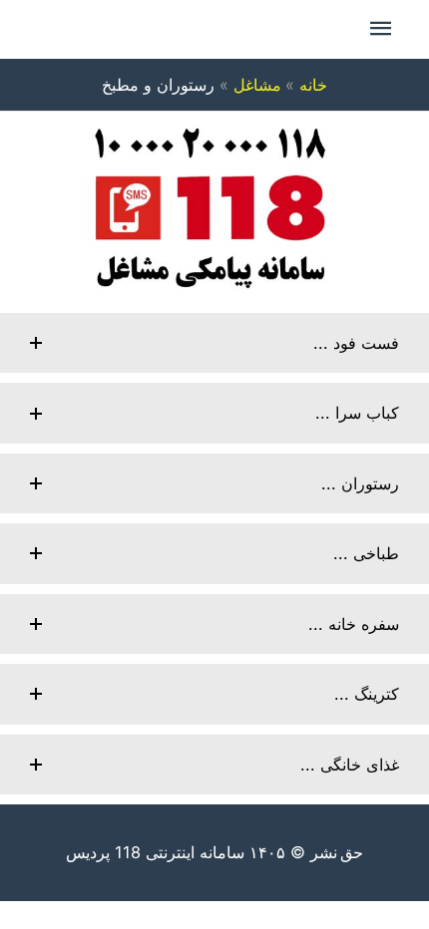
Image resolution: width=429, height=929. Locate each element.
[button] (214, 343)
